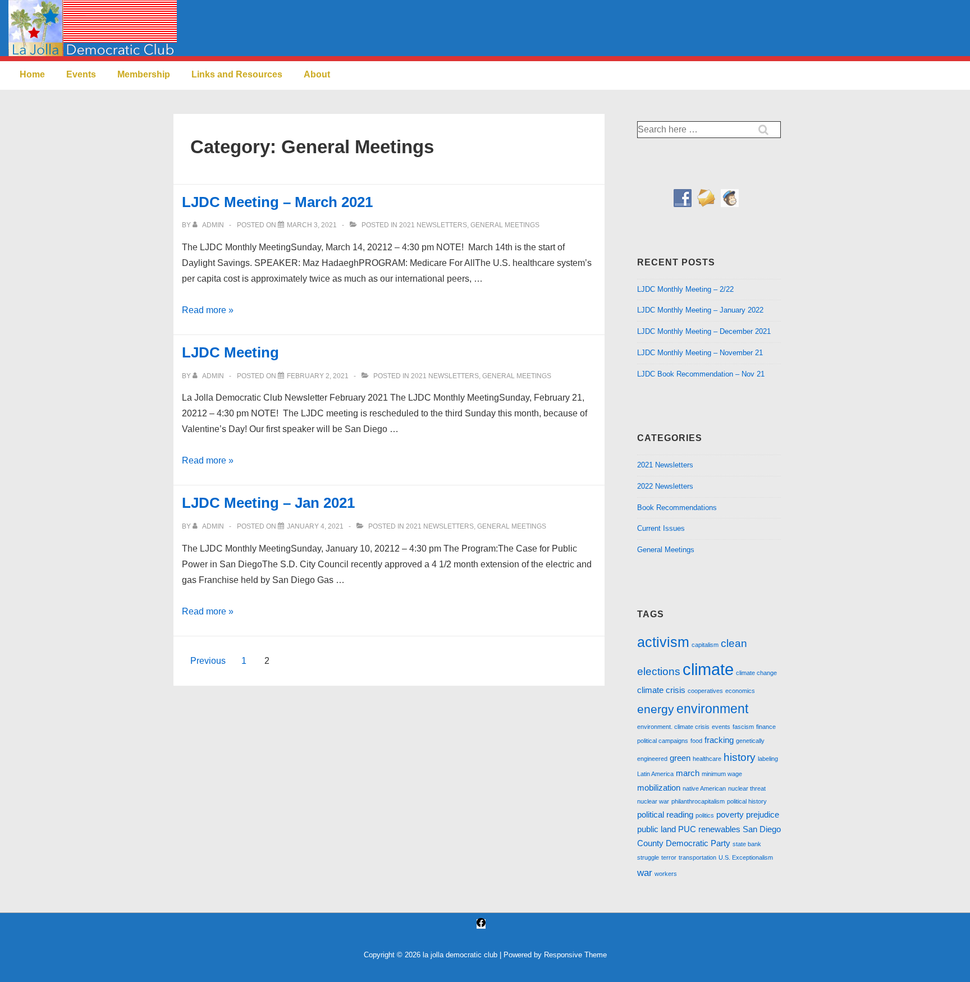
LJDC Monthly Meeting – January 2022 (700, 310)
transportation (697, 857)
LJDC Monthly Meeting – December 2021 (704, 331)
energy (655, 709)
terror (668, 857)
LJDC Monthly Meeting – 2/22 (685, 289)
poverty (730, 814)
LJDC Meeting (230, 352)
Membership (143, 74)
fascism (743, 726)
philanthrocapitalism (698, 801)
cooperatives (705, 690)
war (644, 872)
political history (747, 801)
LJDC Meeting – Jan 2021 (268, 502)
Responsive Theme (575, 955)
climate (708, 669)
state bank (747, 844)
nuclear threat (747, 788)
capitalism (705, 644)
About (317, 74)
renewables (719, 829)
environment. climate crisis (673, 726)
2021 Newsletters (433, 225)
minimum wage (722, 773)
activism (663, 642)
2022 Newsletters (665, 486)
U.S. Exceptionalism (746, 857)
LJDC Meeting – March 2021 (277, 202)
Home (32, 74)
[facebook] (481, 924)
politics (705, 815)
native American (704, 788)
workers (666, 873)
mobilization (658, 787)
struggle (648, 857)
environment (712, 708)
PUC (687, 829)
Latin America (655, 773)
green (680, 758)
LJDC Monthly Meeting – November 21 (700, 352)
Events (81, 74)
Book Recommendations (677, 507)
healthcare (707, 758)
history (740, 757)
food (696, 740)
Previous (208, 661)
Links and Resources (236, 74)
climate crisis (661, 690)
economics (740, 690)
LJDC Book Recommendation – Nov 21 (701, 374)
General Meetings (504, 225)
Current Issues (661, 528)
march (687, 773)
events (721, 726)
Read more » (208, 310)
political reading (665, 814)
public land (656, 829)
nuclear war (653, 801)
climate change (756, 672)
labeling (768, 758)
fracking (719, 740)
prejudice (762, 814)
